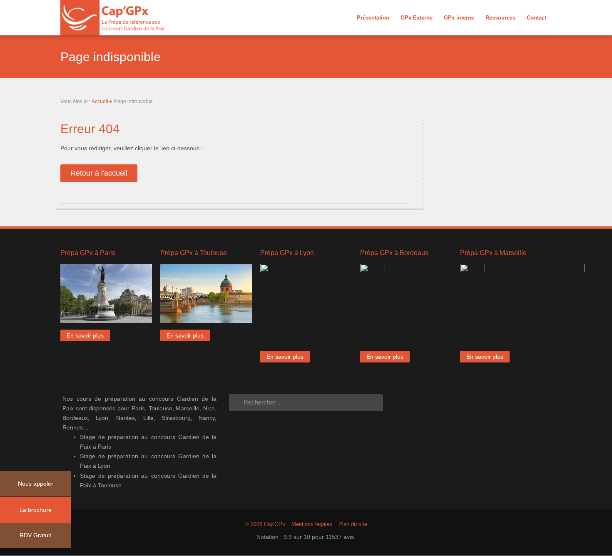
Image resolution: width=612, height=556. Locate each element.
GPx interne (459, 18)
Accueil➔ (102, 101)
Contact (536, 18)
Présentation (373, 18)
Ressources (500, 18)
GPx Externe (417, 18)
